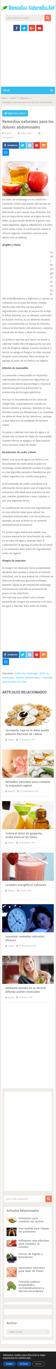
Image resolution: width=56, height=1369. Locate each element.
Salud (22, 113)
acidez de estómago (25, 673)
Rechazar (24, 1364)
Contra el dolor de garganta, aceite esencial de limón (23, 835)
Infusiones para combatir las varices (31, 1220)
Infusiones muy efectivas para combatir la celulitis (34, 1244)
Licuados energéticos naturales (25, 885)
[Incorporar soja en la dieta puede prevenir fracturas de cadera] (28, 712)
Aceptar (9, 1364)
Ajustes (38, 1364)
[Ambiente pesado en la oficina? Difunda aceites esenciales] (28, 970)
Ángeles (8, 133)
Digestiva (12, 113)
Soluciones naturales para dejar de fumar (32, 1269)
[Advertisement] (28, 62)
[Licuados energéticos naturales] (28, 867)
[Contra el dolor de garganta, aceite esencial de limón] (28, 815)
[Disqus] (28, 1046)
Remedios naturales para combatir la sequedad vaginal (27, 783)
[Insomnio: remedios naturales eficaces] (28, 918)
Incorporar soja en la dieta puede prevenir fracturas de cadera (27, 732)
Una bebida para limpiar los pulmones (34, 1230)
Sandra (11, 739)
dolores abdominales (28, 677)
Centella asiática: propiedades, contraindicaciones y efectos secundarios (31, 1286)
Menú (6, 90)
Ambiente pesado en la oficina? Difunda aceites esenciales (25, 990)
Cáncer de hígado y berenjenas (30, 1255)
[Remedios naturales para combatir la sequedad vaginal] (28, 764)
